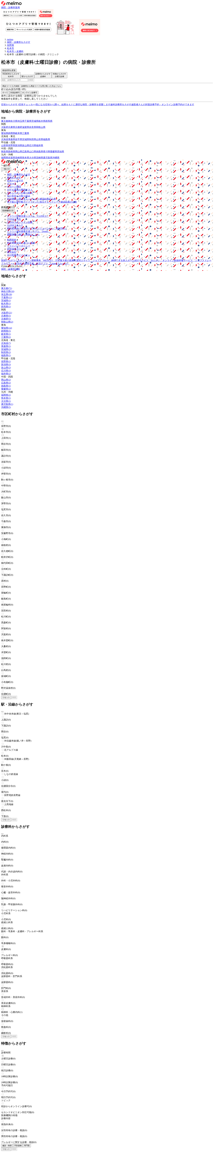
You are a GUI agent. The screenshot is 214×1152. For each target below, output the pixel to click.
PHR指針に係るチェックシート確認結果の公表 (31, 199)
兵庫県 (11, 127)
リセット (6, 697)
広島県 (25, 151)
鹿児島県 (47, 157)
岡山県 (18, 151)
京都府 (18, 127)
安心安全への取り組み (18, 196)
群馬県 (48, 121)
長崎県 (18, 157)
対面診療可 (15, 92)
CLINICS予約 (14, 219)
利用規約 (11, 240)
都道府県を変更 (9, 70)
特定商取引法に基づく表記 (21, 243)
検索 (31, 80)
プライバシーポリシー (18, 246)
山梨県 (4, 145)
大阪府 (4, 127)
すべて (5, 92)
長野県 (11, 145)
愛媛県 (53, 151)
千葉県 (27, 121)
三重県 (25, 133)
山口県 (32, 151)
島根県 (11, 151)
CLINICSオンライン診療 (19, 222)
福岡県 (4, 157)
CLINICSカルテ (15, 225)
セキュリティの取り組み (20, 193)
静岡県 (11, 133)
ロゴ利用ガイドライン (18, 255)
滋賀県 (25, 127)
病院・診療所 (8, 7)
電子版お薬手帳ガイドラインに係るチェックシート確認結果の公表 (42, 202)
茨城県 (34, 121)
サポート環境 (14, 186)
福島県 (46, 139)
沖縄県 (55, 157)
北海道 (4, 139)
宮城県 (25, 139)
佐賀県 (11, 157)
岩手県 (18, 139)
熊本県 (25, 157)
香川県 (46, 151)
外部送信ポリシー (16, 249)
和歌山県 (40, 127)
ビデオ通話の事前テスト (20, 189)
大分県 (32, 157)
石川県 (32, 145)
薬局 (17, 7)
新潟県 (18, 145)
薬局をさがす (14, 177)
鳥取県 (4, 151)
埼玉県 (20, 121)
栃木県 (41, 121)
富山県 (25, 145)
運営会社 (11, 252)
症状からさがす (15, 180)
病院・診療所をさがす (18, 174)
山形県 (39, 139)
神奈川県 (12, 121)
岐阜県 (18, 133)
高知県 (60, 151)
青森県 (11, 139)
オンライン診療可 (29, 92)
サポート (11, 183)
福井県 (39, 145)
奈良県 (32, 127)
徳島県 (39, 151)
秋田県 (32, 139)
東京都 (4, 121)
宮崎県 (39, 157)
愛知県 (4, 133)
